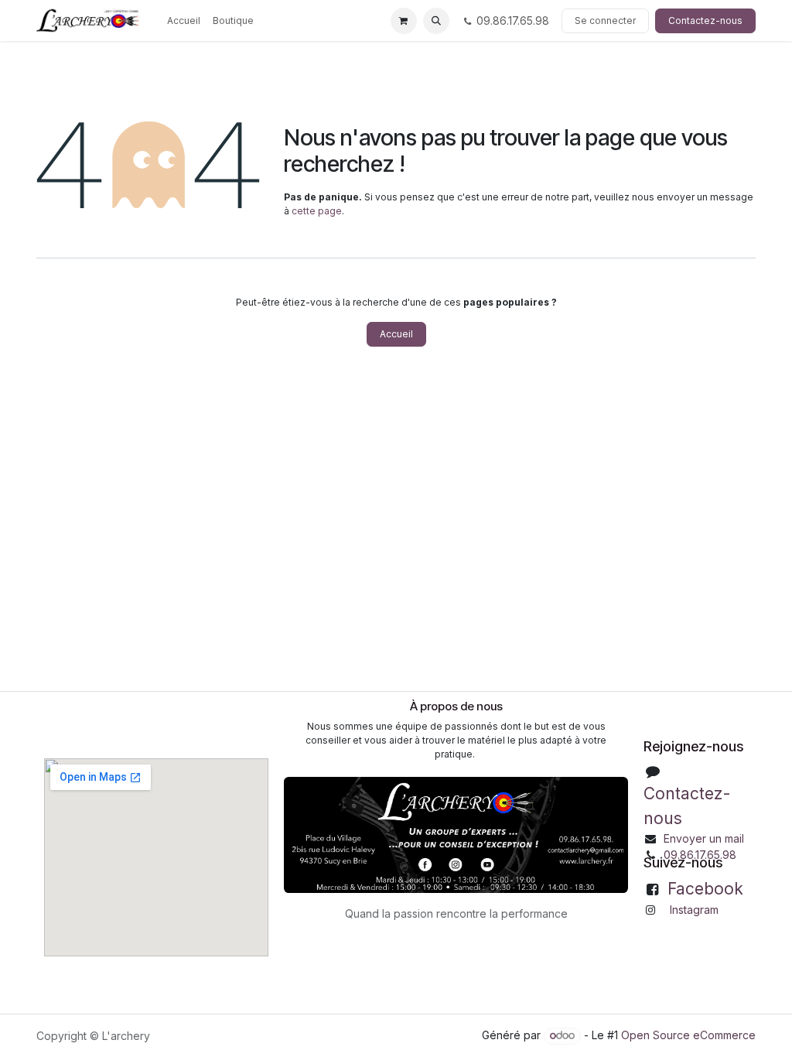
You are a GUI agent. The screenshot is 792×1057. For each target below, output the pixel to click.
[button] (436, 21)
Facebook (705, 888)
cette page (317, 211)
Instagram (694, 909)
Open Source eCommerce (688, 1035)
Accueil (396, 334)
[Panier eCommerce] (404, 21)
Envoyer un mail (704, 838)
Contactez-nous (705, 20)
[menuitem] (184, 21)
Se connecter (605, 20)
